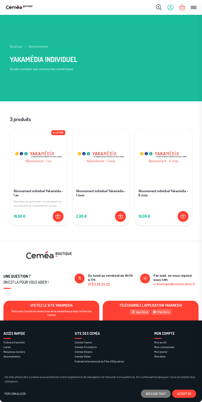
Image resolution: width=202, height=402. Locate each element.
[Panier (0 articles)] (182, 7)
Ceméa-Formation (86, 347)
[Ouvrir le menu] (194, 7)
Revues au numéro (14, 351)
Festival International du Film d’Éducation (99, 361)
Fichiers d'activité (14, 342)
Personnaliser (15, 394)
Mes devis (160, 356)
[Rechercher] (159, 7)
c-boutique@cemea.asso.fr (174, 284)
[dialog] (101, 385)
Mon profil (160, 342)
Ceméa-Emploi (83, 351)
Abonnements (38, 46)
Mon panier (161, 351)
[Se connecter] (170, 7)
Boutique (16, 46)
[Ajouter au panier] (58, 216)
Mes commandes (164, 347)
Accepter (184, 394)
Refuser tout (156, 394)
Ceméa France (83, 342)
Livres (7, 347)
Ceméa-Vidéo (83, 356)
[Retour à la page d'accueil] (19, 7)
